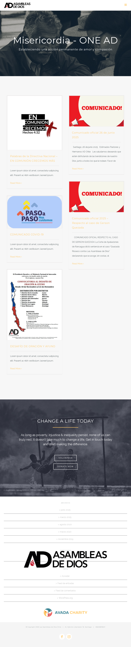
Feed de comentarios (66, 590)
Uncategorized (66, 557)
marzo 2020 (65, 532)
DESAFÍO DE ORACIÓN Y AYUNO (32, 346)
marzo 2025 (65, 517)
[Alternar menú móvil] (125, 4)
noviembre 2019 (65, 539)
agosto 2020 (66, 524)
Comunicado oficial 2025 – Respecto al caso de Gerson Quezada (91, 223)
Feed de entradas (65, 583)
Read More (15, 183)
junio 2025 (65, 510)
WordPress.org (66, 598)
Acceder (66, 576)
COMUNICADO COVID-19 (27, 234)
